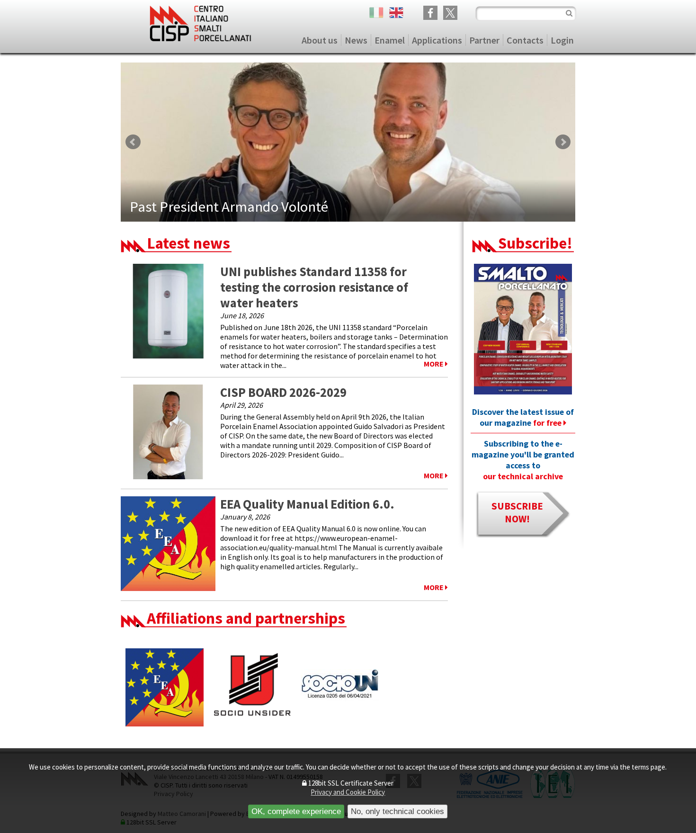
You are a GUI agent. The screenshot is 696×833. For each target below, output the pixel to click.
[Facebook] (430, 13)
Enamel (390, 40)
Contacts (525, 40)
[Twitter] (450, 13)
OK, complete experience (296, 811)
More (434, 363)
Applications (437, 40)
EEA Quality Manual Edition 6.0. (307, 504)
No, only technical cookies (397, 811)
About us (320, 40)
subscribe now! (517, 512)
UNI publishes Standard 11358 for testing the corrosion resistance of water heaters (314, 287)
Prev (133, 142)
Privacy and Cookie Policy (348, 792)
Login (562, 40)
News (356, 40)
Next (563, 142)
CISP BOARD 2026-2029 (283, 392)
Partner (484, 40)
